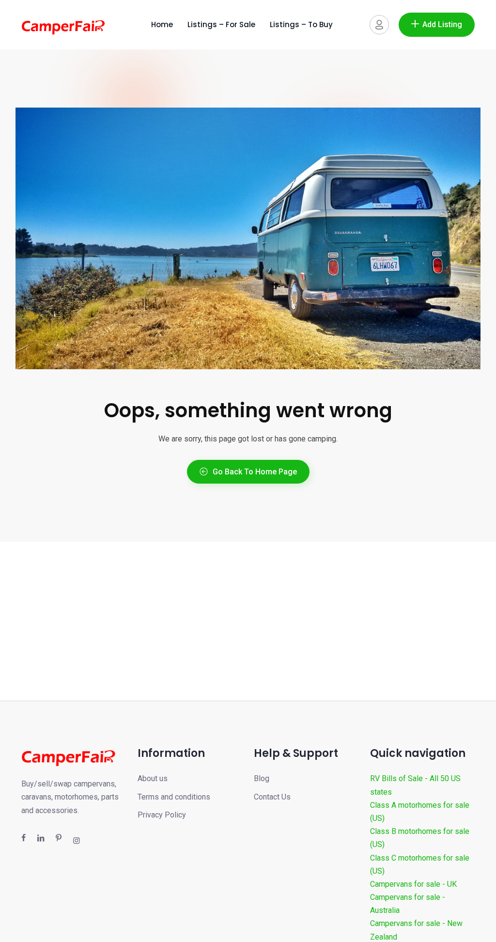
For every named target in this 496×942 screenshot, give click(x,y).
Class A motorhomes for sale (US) (419, 812)
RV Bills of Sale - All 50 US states (415, 785)
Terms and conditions (174, 796)
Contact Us (272, 796)
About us (153, 778)
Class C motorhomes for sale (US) (419, 864)
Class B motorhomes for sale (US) (419, 838)
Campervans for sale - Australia (407, 904)
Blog (261, 778)
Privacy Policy (162, 814)
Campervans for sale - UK (413, 884)
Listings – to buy (301, 24)
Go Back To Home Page (255, 471)
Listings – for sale (221, 24)
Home (162, 24)
